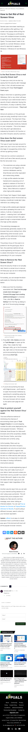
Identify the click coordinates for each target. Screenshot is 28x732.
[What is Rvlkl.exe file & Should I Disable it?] (20, 657)
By (1, 20)
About (7, 702)
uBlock (8, 518)
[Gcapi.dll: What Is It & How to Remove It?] (6, 673)
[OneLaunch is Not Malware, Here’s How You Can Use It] (6, 657)
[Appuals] (14, 3)
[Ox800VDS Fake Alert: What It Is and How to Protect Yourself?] (6, 638)
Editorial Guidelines (17, 707)
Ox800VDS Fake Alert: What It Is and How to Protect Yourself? (6, 645)
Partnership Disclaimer (10, 710)
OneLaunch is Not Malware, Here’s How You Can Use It (5, 664)
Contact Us (21, 710)
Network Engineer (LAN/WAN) (9, 553)
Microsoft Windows (10, 8)
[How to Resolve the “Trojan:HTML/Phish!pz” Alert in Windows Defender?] (20, 673)
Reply (9, 595)
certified (6, 23)
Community (14, 702)
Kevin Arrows (4, 20)
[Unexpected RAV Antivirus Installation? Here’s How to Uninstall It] (20, 638)
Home (3, 8)
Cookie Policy (13, 705)
